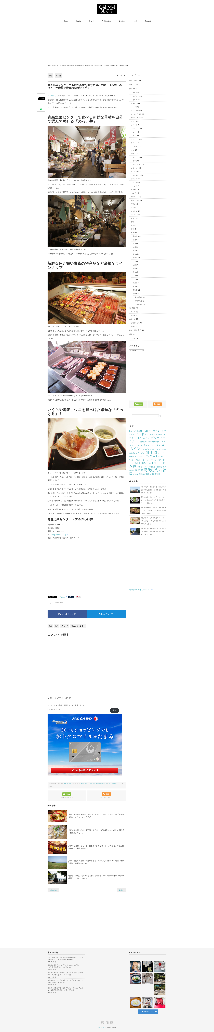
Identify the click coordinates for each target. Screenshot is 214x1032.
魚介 (56, 626)
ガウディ (156, 437)
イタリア (134, 103)
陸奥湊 (142, 474)
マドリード (159, 463)
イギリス (134, 100)
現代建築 (151, 470)
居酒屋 (139, 470)
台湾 (132, 225)
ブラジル (134, 179)
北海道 (135, 236)
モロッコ (134, 215)
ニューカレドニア (137, 164)
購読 (115, 710)
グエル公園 (139, 441)
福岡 (134, 283)
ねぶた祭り (52, 96)
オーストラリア (136, 114)
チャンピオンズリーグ (149, 449)
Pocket (62, 597)
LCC (139, 431)
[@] (136, 958)
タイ (132, 150)
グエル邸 (147, 442)
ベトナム (134, 186)
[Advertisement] (107, 42)
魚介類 (156, 474)
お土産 (133, 315)
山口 (134, 279)
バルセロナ (152, 452)
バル (139, 452)
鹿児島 (135, 290)
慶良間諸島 (138, 297)
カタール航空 (135, 438)
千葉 (134, 261)
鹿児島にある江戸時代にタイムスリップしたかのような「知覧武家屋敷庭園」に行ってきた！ (153, 531)
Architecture (106, 21)
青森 (50, 76)
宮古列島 (138, 301)
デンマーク (135, 157)
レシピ (133, 312)
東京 (134, 254)
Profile (78, 21)
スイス (133, 136)
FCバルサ (133, 431)
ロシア (133, 218)
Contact (148, 21)
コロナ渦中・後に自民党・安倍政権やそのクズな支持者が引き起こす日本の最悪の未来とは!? (153, 490)
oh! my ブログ (102, 1027)
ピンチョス (151, 456)
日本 (132, 232)
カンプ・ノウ (146, 438)
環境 (130, 334)
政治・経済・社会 (135, 330)
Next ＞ (121, 890)
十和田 (152, 467)
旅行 (130, 89)
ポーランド (135, 197)
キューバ (134, 132)
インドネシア (135, 110)
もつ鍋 (145, 431)
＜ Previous (53, 890)
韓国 (132, 222)
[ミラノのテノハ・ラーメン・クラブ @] (135, 978)
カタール (134, 125)
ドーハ (161, 449)
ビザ (134, 456)
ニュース (132, 338)
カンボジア (135, 128)
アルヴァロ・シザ (157, 431)
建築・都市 (133, 80)
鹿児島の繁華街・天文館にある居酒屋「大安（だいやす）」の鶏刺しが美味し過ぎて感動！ (153, 510)
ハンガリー (135, 171)
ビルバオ (140, 456)
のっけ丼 (64, 626)
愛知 (134, 272)
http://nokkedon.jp (59, 535)
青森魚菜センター (78, 626)
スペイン (134, 143)
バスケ (133, 326)
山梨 (134, 265)
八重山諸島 (138, 304)
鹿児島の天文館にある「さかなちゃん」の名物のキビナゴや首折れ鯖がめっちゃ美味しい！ (152, 500)
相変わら (157, 986)
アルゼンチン (135, 96)
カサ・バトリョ (151, 435)
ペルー (133, 189)
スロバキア (135, 146)
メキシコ (134, 211)
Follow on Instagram (149, 1011)
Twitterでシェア (106, 614)
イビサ (132, 434)
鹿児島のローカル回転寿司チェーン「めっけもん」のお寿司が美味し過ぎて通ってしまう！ (153, 521)
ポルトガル (135, 200)
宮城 (134, 243)
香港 (132, 229)
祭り (160, 470)
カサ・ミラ (161, 435)
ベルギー (134, 193)
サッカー (139, 445)
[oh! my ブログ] (107, 6)
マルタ (133, 204)
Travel (91, 21)
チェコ (133, 154)
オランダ (134, 121)
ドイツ (133, 161)
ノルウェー (135, 168)
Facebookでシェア (67, 614)
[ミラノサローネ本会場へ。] (159, 978)
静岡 (134, 268)
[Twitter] (103, 1023)
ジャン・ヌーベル (151, 445)
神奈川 (135, 258)
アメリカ (134, 92)
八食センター (142, 467)
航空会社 (136, 474)
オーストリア (135, 118)
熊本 (134, 286)
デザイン (132, 85)
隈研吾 (148, 474)
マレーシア (135, 207)
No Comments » (113, 783)
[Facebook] (108, 1023)
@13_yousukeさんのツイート (140, 590)
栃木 (134, 250)
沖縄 (134, 294)
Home (66, 21)
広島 (134, 276)
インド (133, 107)
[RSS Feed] (111, 1023)
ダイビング (135, 323)
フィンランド (135, 175)
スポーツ (132, 319)
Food (135, 21)
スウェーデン (135, 139)
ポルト (137, 463)
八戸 (132, 466)
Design (122, 21)
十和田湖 (158, 467)
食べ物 (58, 76)
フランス (134, 182)
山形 (134, 247)
